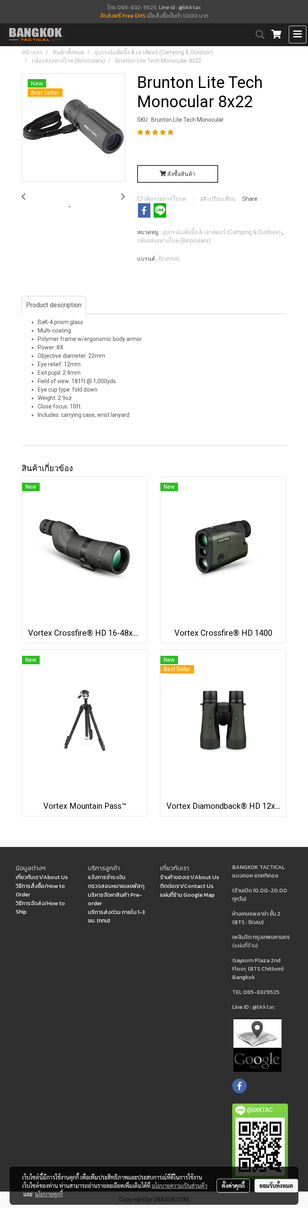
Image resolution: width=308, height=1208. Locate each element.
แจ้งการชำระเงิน (106, 877)
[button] (257, 34)
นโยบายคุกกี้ (49, 1194)
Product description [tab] (53, 305)
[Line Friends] (257, 1044)
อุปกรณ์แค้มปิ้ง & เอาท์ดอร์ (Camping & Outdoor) (222, 232)
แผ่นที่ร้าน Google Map (187, 895)
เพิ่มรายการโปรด (164, 199)
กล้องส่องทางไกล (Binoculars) (174, 240)
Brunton (169, 258)
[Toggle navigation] (297, 34)
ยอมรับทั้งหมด (276, 1185)
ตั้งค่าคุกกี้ (233, 1185)
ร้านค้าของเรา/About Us (189, 877)
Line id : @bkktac (180, 7)
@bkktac (263, 1007)
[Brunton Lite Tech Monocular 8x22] (73, 127)
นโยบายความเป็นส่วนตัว (179, 1185)
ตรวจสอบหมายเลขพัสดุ (116, 886)
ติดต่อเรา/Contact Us (186, 886)
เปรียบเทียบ (220, 199)
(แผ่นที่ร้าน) (245, 945)
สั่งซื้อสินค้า (180, 174)
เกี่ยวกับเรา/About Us (42, 877)
